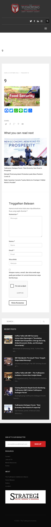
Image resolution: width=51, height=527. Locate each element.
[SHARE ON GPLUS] (14, 124)
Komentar (13, 214)
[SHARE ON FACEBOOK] (10, 124)
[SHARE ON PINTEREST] (18, 124)
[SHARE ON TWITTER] (6, 124)
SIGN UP (38, 444)
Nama (12, 241)
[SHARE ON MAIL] (22, 124)
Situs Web (12, 259)
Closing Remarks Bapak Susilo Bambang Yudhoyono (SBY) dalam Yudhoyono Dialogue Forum (30, 390)
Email (11, 250)
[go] (44, 321)
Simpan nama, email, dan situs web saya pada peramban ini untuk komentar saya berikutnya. (25, 275)
